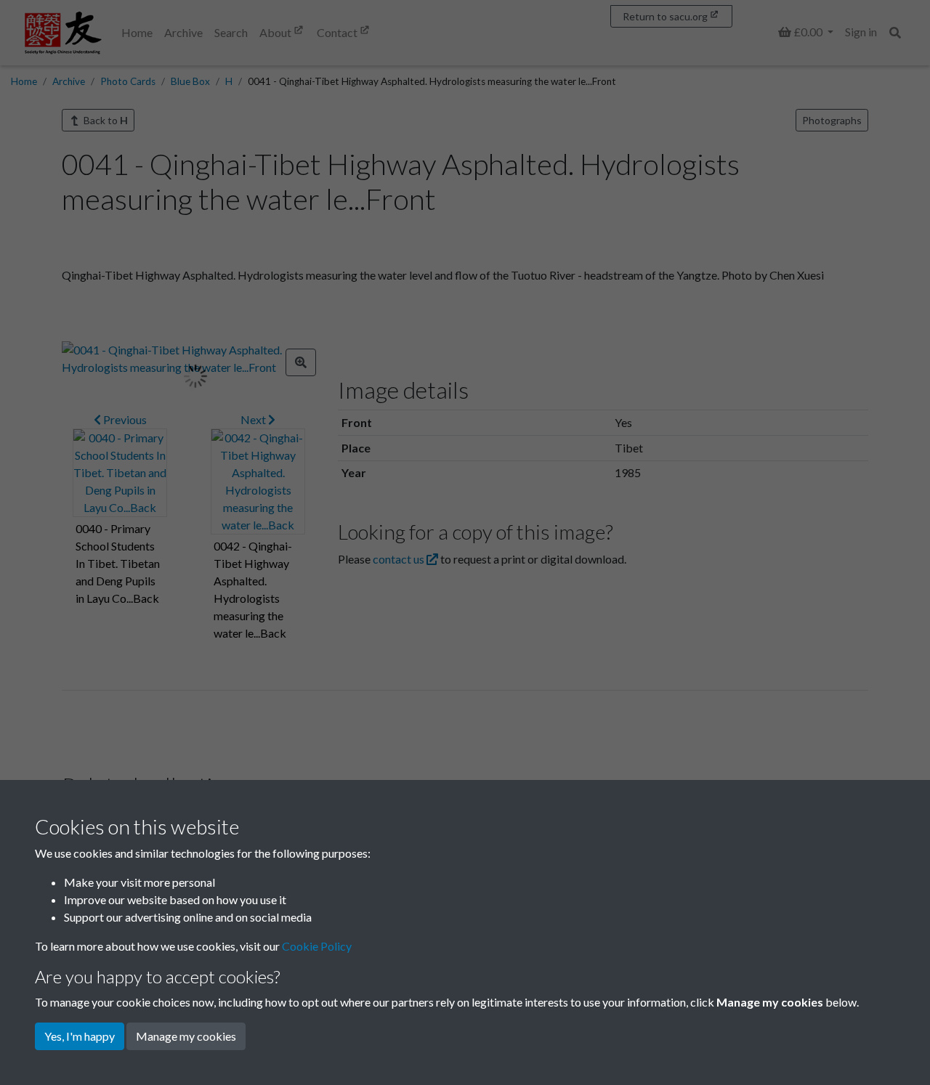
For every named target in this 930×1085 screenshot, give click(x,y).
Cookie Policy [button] (317, 946)
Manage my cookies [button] (186, 1036)
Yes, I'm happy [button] (79, 1036)
